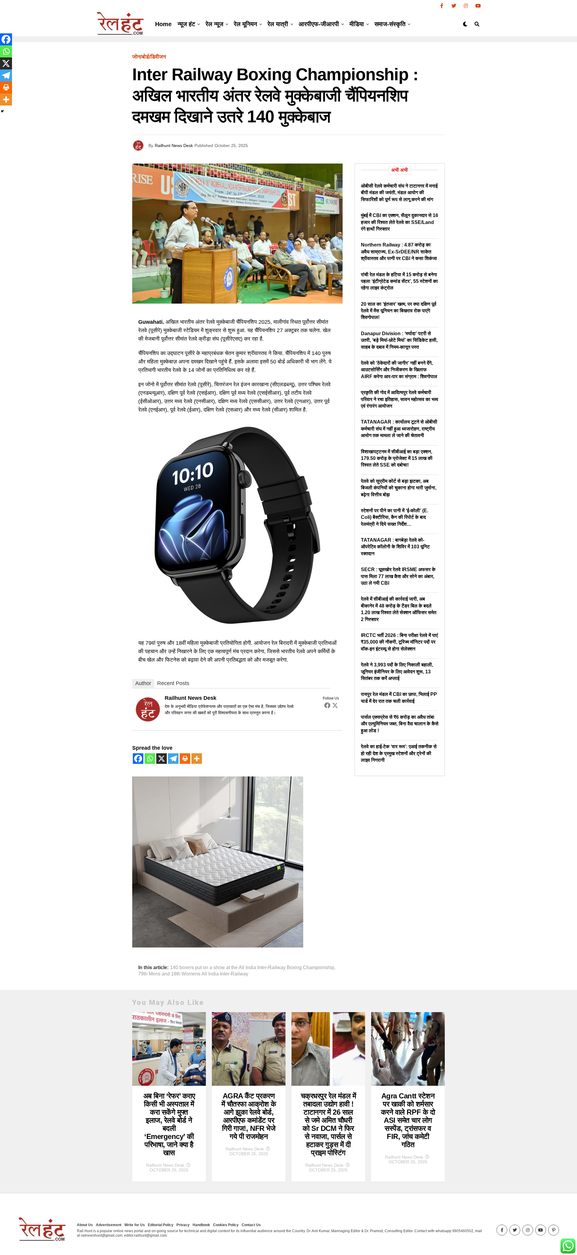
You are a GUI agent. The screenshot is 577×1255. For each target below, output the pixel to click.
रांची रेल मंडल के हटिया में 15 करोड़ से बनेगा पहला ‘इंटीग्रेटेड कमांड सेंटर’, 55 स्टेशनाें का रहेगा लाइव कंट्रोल (399, 281)
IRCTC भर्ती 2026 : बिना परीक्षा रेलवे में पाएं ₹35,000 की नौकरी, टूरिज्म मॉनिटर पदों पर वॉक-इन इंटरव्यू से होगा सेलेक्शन (399, 642)
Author (143, 683)
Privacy (183, 1225)
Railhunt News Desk (174, 145)
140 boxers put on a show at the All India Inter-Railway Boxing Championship (252, 967)
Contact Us (251, 1225)
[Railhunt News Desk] (148, 720)
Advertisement (108, 1225)
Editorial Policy (160, 1225)
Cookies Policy (226, 1225)
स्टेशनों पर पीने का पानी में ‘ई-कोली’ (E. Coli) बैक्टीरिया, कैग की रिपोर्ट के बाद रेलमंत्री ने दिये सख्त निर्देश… (394, 517)
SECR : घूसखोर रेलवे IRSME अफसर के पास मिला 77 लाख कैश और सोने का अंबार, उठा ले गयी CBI (398, 576)
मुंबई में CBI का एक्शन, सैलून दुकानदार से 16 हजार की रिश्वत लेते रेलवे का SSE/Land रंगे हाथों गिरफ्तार (399, 222)
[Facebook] (327, 705)
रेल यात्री (277, 24)
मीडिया (357, 24)
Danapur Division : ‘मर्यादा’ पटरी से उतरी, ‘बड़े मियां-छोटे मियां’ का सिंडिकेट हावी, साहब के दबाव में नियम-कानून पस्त (399, 340)
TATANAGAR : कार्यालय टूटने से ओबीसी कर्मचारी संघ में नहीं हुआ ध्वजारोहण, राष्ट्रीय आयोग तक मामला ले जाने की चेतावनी (399, 428)
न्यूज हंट (186, 24)
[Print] (185, 758)
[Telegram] (173, 758)
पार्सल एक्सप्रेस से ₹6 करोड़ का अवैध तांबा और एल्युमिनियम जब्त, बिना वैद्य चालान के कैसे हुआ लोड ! (399, 724)
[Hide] (2, 111)
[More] (196, 758)
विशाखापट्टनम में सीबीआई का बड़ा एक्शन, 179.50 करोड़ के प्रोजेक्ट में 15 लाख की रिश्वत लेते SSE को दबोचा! (396, 458)
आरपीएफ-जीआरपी (319, 24)
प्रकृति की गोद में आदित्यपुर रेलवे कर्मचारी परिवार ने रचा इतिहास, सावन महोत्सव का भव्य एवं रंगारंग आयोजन (399, 399)
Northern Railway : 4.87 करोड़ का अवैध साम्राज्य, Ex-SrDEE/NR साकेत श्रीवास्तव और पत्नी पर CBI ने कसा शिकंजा (399, 251)
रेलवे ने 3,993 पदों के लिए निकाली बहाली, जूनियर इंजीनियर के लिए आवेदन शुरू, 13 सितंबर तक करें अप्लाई (397, 671)
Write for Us (134, 1225)
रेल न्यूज (214, 24)
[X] (161, 758)
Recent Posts (173, 683)
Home (163, 24)
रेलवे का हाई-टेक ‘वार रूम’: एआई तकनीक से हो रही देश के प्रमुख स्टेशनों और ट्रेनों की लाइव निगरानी (399, 753)
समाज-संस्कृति (389, 24)
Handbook (201, 1225)
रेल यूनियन (245, 24)
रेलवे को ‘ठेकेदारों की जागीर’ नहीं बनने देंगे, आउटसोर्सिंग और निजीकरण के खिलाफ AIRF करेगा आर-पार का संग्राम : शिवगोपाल (399, 369)
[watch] (237, 629)
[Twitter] (335, 705)
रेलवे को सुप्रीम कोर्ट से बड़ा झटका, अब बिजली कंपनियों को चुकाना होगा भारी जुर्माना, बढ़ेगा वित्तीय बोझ (398, 488)
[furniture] (217, 946)
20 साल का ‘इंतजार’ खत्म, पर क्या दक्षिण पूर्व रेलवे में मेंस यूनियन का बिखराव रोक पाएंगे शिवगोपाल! (398, 311)
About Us (85, 1225)
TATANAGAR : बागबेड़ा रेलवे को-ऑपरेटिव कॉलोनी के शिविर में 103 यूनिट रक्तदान (395, 546)
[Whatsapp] (150, 758)
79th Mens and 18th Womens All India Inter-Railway (193, 974)
